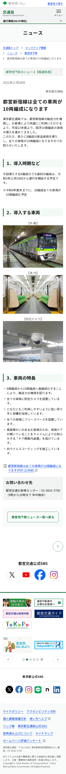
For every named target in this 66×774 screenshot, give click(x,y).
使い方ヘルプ (38, 718)
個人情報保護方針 (15, 718)
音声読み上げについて (17, 733)
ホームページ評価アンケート (22, 740)
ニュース (12, 53)
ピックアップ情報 (35, 48)
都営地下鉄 (31, 53)
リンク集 (9, 726)
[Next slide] (58, 659)
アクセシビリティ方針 (41, 711)
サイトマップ (44, 733)
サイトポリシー (13, 711)
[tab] (24, 660)
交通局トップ (10, 48)
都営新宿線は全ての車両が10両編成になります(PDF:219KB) (35, 468)
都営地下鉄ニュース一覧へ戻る (33, 517)
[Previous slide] (8, 659)
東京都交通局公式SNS (32, 726)
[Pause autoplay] (42, 659)
